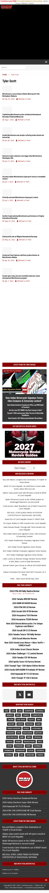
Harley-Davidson (13, 728)
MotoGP (38, 733)
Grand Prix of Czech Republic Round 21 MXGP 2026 (24, 519)
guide (38, 724)
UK (16, 755)
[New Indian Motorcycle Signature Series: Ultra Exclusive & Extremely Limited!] (24, 392)
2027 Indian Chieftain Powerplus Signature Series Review (24, 551)
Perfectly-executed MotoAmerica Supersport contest (20, 197)
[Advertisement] (24, 34)
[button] (45, 62)
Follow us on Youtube (10, 873)
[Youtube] (29, 694)
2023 (13, 711)
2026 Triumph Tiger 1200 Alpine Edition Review (25, 665)
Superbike (37, 746)
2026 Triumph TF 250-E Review (24, 678)
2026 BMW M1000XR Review (24, 603)
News (29, 737)
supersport (20, 750)
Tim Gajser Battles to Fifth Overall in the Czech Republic (24, 523)
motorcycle (12, 737)
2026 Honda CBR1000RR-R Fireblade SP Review (25, 669)
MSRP (22, 737)
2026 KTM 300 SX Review (24, 607)
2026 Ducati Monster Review (24, 638)
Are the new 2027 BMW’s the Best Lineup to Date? (25, 410)
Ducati (31, 720)
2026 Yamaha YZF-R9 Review (24, 657)
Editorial (24, 3)
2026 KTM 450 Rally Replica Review (24, 591)
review (18, 742)
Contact (31, 3)
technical (40, 750)
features (29, 724)
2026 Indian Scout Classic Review (24, 649)
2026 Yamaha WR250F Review (24, 599)
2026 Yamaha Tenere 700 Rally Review (24, 634)
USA (21, 755)
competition (37, 715)
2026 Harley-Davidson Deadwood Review (19, 798)
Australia (40, 711)
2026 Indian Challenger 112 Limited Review (24, 653)
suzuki (30, 750)
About (46, 1)
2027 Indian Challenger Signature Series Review (24, 555)
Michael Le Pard (24, 99)
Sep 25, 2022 (10, 99)
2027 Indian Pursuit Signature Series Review (24, 547)
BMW (18, 715)
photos (9, 742)
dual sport (21, 720)
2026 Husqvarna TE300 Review (24, 619)
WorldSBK (30, 755)
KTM (18, 733)
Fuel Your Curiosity (24, 585)
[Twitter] (20, 694)
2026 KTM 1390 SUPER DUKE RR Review (19, 814)
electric (11, 724)
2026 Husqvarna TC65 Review (24, 615)
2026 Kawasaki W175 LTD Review (25, 674)
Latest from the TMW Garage (24, 365)
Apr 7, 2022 (9, 281)
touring (8, 755)
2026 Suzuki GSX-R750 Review (25, 611)
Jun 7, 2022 (9, 182)
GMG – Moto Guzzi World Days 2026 (24, 579)
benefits (10, 715)
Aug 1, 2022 (9, 120)
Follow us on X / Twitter (10, 869)
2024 (20, 711)
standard (19, 746)
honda (26, 728)
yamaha (40, 755)
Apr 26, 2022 (9, 260)
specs (40, 742)
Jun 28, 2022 (9, 140)
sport (9, 746)
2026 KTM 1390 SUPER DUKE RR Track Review (21, 810)
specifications (29, 742)
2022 (6, 711)
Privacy (17, 3)
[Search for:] (13, 67)
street (28, 746)
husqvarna (36, 728)
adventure (29, 711)
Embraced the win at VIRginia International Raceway (19, 237)
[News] (7, 89)
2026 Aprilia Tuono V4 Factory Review (25, 661)
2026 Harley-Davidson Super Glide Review (20, 802)
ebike (39, 720)
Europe (20, 724)
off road (37, 737)
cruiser (10, 720)
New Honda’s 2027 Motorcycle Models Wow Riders (25, 418)
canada (26, 715)
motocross (27, 733)
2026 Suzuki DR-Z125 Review (24, 630)
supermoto (8, 750)
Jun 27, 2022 (9, 161)
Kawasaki (10, 733)
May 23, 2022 (10, 221)
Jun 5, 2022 (9, 200)
